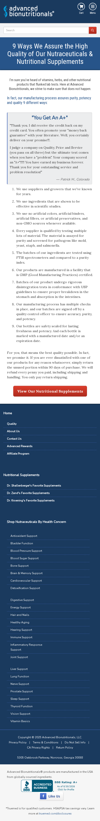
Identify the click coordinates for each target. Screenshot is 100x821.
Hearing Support (21, 630)
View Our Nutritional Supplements (50, 391)
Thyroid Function (21, 706)
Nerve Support (19, 684)
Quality (12, 424)
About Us (13, 431)
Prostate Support (21, 691)
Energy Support (20, 607)
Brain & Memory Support (26, 573)
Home (7, 413)
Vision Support (20, 714)
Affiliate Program (18, 453)
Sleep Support (19, 699)
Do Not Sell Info (75, 742)
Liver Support (19, 669)
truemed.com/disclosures (55, 813)
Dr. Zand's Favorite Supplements (28, 493)
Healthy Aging (19, 622)
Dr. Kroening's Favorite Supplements (31, 500)
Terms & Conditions (45, 742)
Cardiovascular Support (26, 581)
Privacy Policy (18, 742)
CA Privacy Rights (38, 747)
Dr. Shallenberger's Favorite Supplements (34, 485)
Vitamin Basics (20, 721)
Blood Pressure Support (26, 551)
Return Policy (64, 747)
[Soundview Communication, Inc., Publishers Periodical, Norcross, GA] (50, 785)
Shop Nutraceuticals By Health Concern (36, 522)
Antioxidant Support (23, 536)
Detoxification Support (25, 588)
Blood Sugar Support (24, 558)
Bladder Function (21, 543)
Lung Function (19, 676)
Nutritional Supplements (21, 475)
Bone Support (19, 566)
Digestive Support (22, 600)
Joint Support (19, 657)
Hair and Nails (19, 615)
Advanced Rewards (20, 446)
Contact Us (14, 439)
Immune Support (21, 637)
